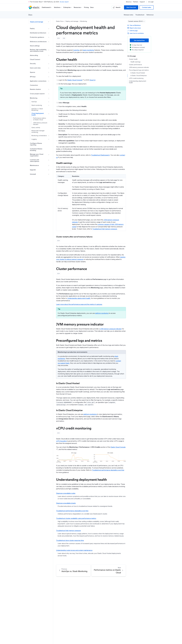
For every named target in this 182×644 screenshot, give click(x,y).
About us (128, 1)
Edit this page (134, 30)
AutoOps (76, 50)
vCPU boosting (61, 441)
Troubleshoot (139, 15)
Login (152, 2)
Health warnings (64, 162)
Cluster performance (71, 268)
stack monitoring (88, 50)
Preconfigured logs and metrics (79, 340)
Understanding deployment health (78, 298)
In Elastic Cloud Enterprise (69, 410)
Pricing (86, 7)
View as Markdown (135, 25)
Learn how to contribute (137, 33)
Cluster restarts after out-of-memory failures (74, 236)
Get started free (139, 40)
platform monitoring (101, 313)
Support (142, 1)
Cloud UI (92, 80)
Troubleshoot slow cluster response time (70, 540)
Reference (150, 15)
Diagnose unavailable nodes (65, 493)
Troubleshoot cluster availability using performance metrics (76, 518)
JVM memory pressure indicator (80, 324)
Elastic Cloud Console (74, 80)
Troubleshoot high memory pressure (104, 229)
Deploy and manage (36, 22)
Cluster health (66, 59)
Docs (92, 7)
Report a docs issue (135, 28)
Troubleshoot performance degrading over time (108, 470)
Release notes (128, 15)
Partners (135, 1)
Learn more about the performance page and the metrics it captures (79, 304)
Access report (64, 2)
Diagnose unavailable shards (66, 503)
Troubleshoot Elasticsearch (100, 155)
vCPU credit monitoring (73, 428)
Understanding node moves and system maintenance (74, 550)
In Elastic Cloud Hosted (68, 383)
